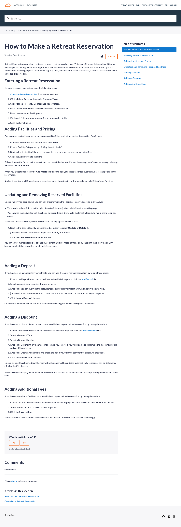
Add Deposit (87, 279)
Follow (111, 56)
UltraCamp (10, 30)
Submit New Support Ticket (149, 5)
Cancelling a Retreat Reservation (20, 501)
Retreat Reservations (28, 30)
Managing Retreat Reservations (57, 30)
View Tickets (127, 5)
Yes (14, 443)
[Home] (8, 5)
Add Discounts (89, 330)
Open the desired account (22, 94)
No (24, 443)
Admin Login (170, 5)
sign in (14, 480)
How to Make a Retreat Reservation (22, 496)
